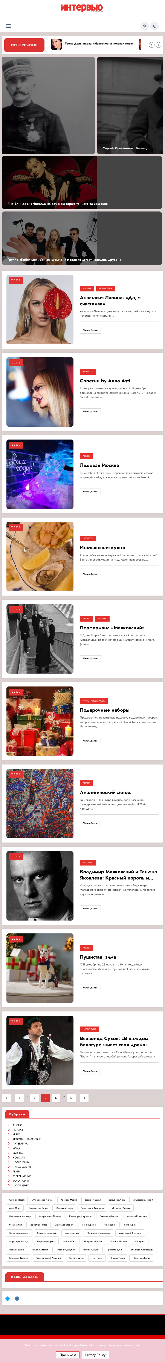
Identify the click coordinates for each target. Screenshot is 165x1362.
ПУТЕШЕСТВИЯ (22, 1167)
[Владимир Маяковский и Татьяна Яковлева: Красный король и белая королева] (39, 885)
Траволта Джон (115, 1249)
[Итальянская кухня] (39, 556)
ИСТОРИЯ (88, 862)
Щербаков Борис (141, 1258)
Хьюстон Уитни (76, 1258)
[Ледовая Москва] (39, 474)
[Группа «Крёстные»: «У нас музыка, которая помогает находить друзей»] (49, 238)
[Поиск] (145, 26)
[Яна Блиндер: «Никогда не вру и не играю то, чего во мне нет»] (49, 182)
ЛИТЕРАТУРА (20, 1144)
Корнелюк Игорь (38, 1224)
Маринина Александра (98, 1233)
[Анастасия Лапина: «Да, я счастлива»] (39, 309)
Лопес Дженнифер (19, 1233)
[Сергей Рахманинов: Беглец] (81, 105)
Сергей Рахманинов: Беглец (28, 148)
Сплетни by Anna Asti (105, 381)
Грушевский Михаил (143, 1199)
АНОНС (86, 456)
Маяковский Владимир (130, 1233)
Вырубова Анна (117, 1199)
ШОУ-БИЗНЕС (21, 1185)
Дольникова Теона (37, 1208)
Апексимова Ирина (42, 1199)
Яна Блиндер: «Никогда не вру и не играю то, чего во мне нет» (58, 204)
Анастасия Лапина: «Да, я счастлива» (110, 300)
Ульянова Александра (142, 1249)
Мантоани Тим (72, 1233)
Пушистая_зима (98, 957)
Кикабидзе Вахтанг (109, 1216)
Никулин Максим (93, 1241)
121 (71, 1098)
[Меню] (8, 26)
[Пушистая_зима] (39, 968)
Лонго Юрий (129, 1224)
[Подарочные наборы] (39, 721)
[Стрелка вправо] (158, 44)
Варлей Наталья (93, 1199)
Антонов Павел (16, 1199)
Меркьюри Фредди (19, 1241)
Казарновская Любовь (50, 1216)
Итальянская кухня (102, 547)
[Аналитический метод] (39, 803)
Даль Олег (14, 1208)
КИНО (16, 1134)
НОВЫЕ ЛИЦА (105, 288)
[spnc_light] (154, 26)
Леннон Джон (88, 1224)
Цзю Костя (97, 1258)
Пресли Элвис (16, 1249)
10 (56, 1098)
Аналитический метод (105, 792)
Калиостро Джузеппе (80, 1216)
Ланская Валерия (64, 1224)
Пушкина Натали (40, 1249)
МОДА (17, 1148)
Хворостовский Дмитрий (48, 1258)
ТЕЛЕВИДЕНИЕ (22, 1176)
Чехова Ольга (117, 1258)
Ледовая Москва (99, 465)
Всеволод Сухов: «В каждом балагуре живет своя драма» (114, 1041)
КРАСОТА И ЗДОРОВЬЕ (94, 701)
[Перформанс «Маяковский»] (39, 638)
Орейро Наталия (118, 1241)
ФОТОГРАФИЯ (21, 1181)
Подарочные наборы (105, 710)
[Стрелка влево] (151, 44)
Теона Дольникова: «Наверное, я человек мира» (91, 43)
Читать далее (90, 330)
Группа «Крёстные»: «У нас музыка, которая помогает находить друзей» (64, 260)
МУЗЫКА (87, 288)
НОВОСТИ (88, 371)
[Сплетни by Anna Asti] (39, 392)
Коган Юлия (15, 1224)
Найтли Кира (69, 1241)
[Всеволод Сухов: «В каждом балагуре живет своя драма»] (39, 1050)
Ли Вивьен (109, 1224)
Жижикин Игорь (64, 1208)
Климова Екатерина (137, 1216)
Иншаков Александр (20, 1216)
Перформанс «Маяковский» (112, 628)
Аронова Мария (69, 1199)
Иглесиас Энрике (121, 1208)
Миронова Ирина (46, 1241)
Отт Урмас (140, 1241)
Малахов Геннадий (47, 1233)
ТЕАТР (16, 1172)
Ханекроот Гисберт (18, 1258)
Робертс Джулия (66, 1249)
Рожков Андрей (91, 1249)
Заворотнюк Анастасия (92, 1208)
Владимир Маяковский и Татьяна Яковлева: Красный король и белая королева (118, 875)
